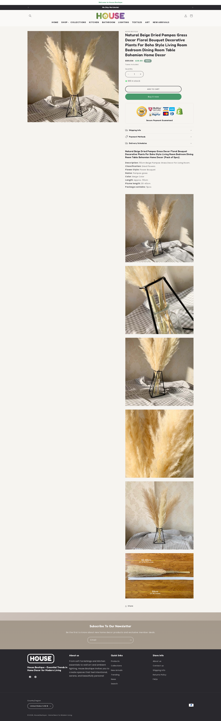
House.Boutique (40, 715)
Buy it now (153, 96)
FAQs (155, 679)
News (113, 679)
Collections (116, 665)
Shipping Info (159, 670)
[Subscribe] (130, 640)
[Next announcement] (193, 7)
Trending (115, 674)
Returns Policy (159, 674)
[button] (30, 16)
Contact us (158, 665)
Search (114, 683)
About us (157, 661)
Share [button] (130, 606)
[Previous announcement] (28, 7)
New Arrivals (116, 670)
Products (115, 661)
